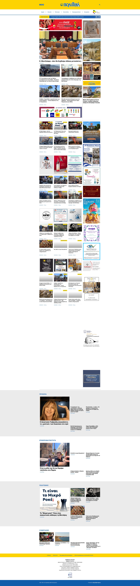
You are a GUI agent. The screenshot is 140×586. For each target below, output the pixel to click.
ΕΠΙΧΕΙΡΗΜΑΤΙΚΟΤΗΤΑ (47, 440)
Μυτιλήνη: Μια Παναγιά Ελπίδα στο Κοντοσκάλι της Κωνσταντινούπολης (78, 544)
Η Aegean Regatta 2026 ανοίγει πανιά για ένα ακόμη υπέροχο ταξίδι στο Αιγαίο (46, 147)
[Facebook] (41, 4)
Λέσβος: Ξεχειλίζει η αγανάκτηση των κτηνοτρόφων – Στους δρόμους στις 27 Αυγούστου (49, 100)
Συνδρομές (49, 555)
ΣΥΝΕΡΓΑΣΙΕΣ (44, 530)
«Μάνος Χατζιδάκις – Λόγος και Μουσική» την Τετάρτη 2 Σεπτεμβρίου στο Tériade (75, 234)
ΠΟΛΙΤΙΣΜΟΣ (43, 485)
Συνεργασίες (86, 12)
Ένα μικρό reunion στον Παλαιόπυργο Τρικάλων (74, 132)
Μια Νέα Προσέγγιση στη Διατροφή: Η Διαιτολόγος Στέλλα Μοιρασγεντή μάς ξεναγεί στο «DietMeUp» (76, 428)
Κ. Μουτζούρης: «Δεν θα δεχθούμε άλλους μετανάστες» (62, 16)
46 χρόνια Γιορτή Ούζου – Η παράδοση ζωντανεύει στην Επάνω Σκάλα (45, 284)
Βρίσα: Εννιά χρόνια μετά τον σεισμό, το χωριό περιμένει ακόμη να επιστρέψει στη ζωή (91, 101)
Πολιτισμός (57, 12)
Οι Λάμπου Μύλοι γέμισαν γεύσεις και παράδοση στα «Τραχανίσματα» (45, 250)
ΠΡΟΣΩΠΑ (43, 394)
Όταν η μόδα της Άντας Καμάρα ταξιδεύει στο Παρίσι (75, 186)
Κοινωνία (49, 12)
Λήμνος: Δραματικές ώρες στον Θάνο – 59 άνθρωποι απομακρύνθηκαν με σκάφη (60, 201)
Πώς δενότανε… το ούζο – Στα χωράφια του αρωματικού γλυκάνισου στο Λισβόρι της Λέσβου (92, 408)
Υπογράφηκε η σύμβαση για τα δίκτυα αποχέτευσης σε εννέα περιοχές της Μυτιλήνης (71, 80)
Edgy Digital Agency (97, 582)
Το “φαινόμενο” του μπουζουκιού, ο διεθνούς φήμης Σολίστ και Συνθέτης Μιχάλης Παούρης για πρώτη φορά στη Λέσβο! (77, 409)
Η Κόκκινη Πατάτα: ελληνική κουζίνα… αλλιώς (77, 472)
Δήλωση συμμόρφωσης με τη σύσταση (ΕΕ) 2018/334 (84, 555)
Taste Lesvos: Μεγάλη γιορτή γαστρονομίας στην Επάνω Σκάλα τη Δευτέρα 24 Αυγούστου (75, 251)
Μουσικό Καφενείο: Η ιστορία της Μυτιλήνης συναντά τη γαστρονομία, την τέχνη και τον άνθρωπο (93, 455)
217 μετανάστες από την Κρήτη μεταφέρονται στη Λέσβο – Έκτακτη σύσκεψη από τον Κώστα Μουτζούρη (49, 80)
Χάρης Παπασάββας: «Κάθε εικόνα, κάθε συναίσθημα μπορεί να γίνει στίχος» (92, 427)
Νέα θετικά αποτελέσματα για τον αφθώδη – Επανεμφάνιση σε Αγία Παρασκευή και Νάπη (70, 100)
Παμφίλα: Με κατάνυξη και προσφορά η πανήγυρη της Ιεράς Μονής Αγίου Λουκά (45, 186)
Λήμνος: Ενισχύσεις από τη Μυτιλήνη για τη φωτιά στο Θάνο (45, 201)
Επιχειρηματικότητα (76, 12)
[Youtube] (43, 4)
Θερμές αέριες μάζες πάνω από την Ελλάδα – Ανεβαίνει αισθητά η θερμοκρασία (75, 300)
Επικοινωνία (55, 555)
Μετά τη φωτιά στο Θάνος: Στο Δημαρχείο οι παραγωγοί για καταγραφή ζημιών (75, 147)
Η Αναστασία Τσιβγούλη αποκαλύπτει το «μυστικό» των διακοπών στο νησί (54, 423)
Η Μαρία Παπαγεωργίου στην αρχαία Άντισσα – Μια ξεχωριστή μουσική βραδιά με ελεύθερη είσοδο (60, 301)
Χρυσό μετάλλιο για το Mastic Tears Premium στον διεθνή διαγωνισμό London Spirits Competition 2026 (92, 473)
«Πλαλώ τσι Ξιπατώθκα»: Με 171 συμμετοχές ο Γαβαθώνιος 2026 (46, 234)
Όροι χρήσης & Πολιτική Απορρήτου (66, 555)
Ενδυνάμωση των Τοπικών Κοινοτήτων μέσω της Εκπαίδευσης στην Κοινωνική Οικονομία (75, 285)
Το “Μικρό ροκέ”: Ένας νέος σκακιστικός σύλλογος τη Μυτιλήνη (60, 132)
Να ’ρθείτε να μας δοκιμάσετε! (60, 249)
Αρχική (42, 12)
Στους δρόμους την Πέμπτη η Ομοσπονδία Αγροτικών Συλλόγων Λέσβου (60, 186)
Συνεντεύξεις (66, 12)
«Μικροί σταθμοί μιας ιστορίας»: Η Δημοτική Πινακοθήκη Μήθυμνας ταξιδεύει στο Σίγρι (59, 235)
